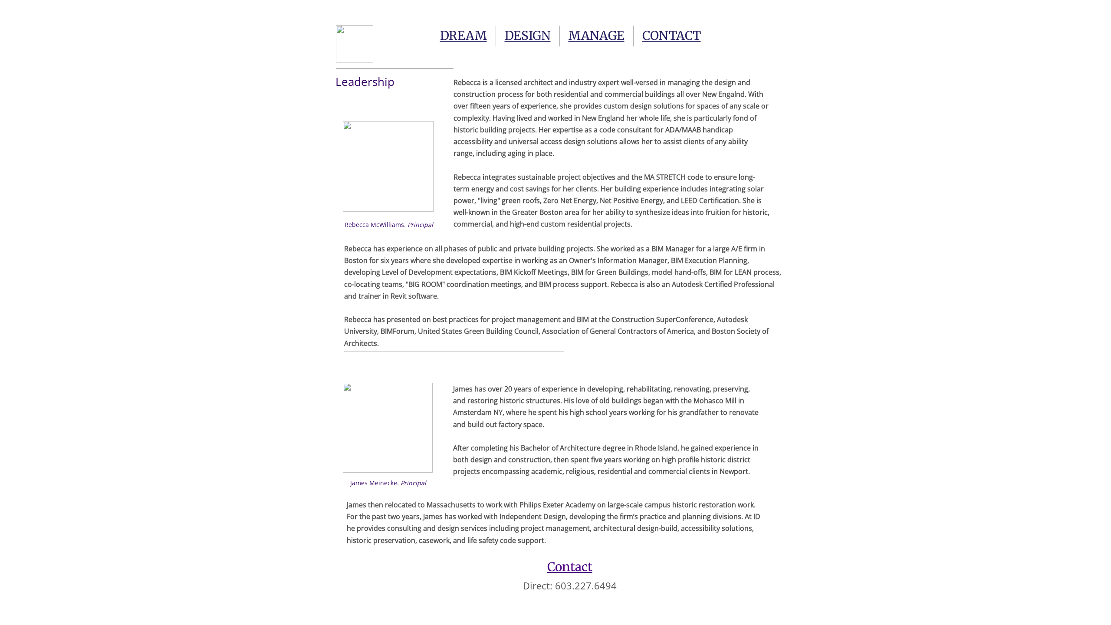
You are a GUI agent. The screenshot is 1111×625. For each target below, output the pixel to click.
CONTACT (671, 35)
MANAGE (597, 35)
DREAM (463, 35)
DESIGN (528, 35)
